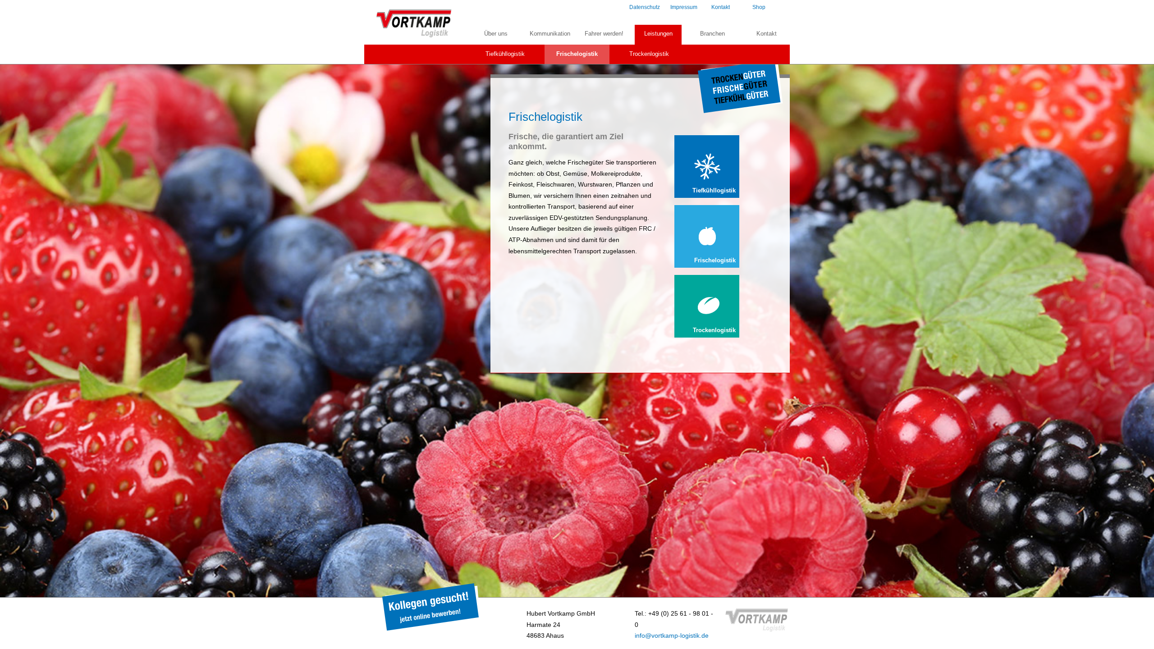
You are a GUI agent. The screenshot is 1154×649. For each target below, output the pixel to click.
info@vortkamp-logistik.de (672, 635)
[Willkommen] (414, 35)
